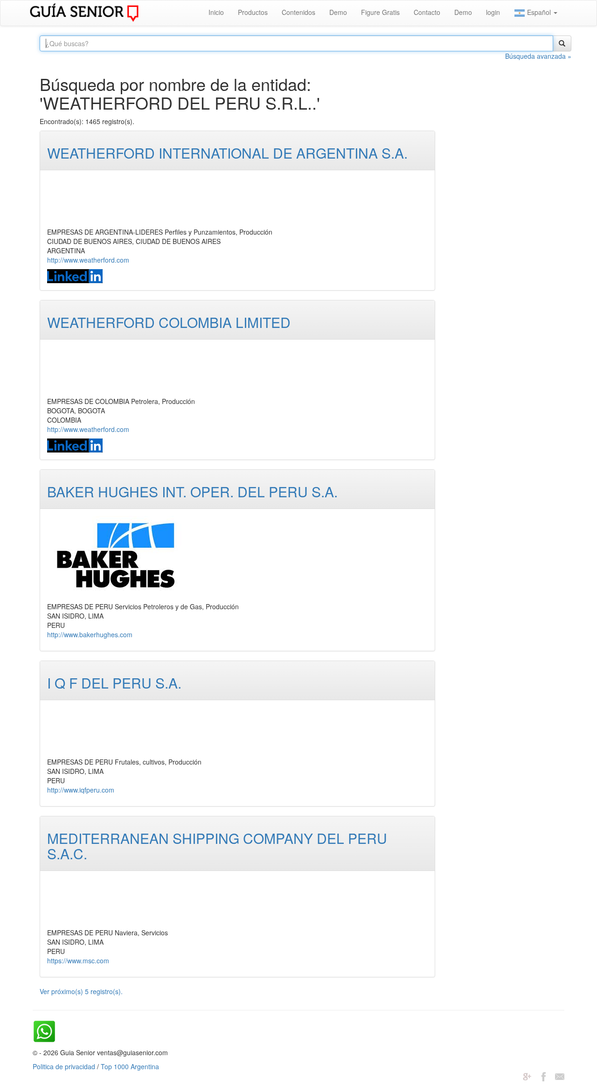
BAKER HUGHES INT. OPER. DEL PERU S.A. (192, 491)
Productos (253, 12)
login (493, 12)
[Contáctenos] (559, 1075)
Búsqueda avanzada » (538, 56)
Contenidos (298, 12)
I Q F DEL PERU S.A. (114, 683)
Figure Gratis (380, 12)
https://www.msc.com (78, 960)
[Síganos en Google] (527, 1075)
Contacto (427, 12)
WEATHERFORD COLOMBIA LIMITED (169, 322)
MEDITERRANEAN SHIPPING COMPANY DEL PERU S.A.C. (217, 845)
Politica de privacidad (64, 1066)
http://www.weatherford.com (88, 260)
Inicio (216, 12)
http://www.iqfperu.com (80, 789)
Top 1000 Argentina (130, 1066)
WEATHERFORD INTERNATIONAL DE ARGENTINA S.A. (227, 153)
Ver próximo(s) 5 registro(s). (81, 991)
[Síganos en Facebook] (543, 1075)
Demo (338, 12)
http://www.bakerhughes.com (89, 634)
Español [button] (539, 12)
